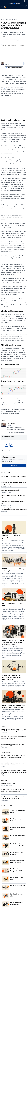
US (4, 87)
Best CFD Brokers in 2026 (17, 885)
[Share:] (25, 63)
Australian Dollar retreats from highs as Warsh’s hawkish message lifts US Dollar (13, 730)
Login (24, 7)
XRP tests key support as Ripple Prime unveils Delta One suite (12, 763)
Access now (14, 465)
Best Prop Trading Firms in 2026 (17, 820)
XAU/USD (15, 0)
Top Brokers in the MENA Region (17, 811)
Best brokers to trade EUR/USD (16, 853)
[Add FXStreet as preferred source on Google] (14, 67)
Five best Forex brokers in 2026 (17, 828)
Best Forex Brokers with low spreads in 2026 (17, 870)
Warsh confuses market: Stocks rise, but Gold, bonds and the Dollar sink (13, 797)
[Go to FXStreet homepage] (4, 7)
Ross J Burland (8, 62)
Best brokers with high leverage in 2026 (16, 903)
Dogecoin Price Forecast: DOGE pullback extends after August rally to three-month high (14, 772)
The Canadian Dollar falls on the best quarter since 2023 (12, 745)
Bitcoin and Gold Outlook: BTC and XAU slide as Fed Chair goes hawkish (13, 756)
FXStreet (7, 64)
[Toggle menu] (1, 7)
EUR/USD (21, 0)
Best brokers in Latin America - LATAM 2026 (17, 845)
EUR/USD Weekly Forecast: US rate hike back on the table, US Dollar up (13, 790)
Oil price (9, 0)
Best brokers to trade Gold (16, 878)
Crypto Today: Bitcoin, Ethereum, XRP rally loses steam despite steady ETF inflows (13, 642)
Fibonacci (8, 405)
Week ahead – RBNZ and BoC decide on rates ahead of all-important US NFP (11, 677)
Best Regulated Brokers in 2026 (17, 895)
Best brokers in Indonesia (17, 835)
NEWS (2, 19)
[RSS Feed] (11, 445)
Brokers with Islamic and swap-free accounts (17, 861)
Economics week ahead (8, 783)
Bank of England (5, 205)
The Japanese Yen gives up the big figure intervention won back (13, 737)
